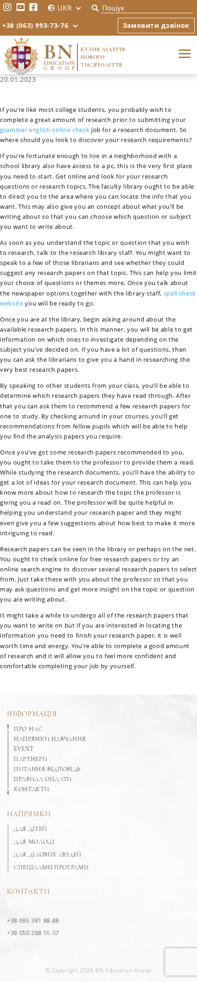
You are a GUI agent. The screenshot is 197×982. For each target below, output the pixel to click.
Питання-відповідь (47, 769)
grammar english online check (44, 130)
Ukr (64, 7)
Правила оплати (43, 779)
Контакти (31, 789)
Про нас (28, 729)
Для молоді (34, 841)
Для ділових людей (48, 854)
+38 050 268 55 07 (33, 933)
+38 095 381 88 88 (33, 920)
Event (23, 749)
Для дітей (30, 829)
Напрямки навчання (50, 739)
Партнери (30, 759)
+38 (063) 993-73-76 (35, 25)
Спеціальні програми (51, 867)
